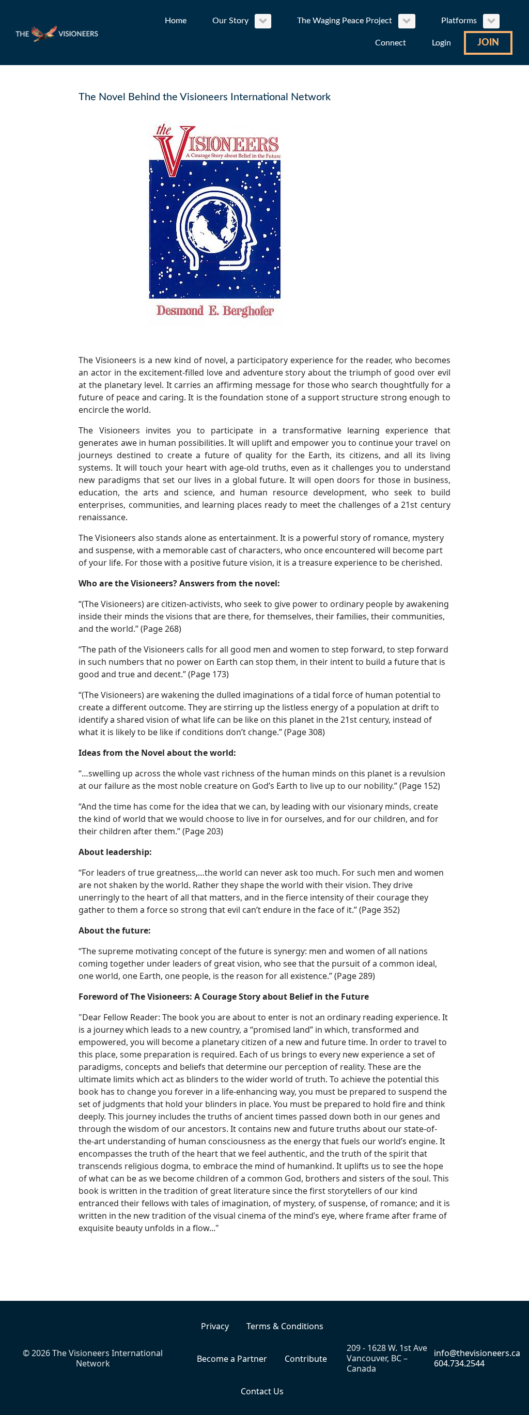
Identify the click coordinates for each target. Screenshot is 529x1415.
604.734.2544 (459, 1363)
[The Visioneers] (57, 32)
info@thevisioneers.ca (477, 1353)
